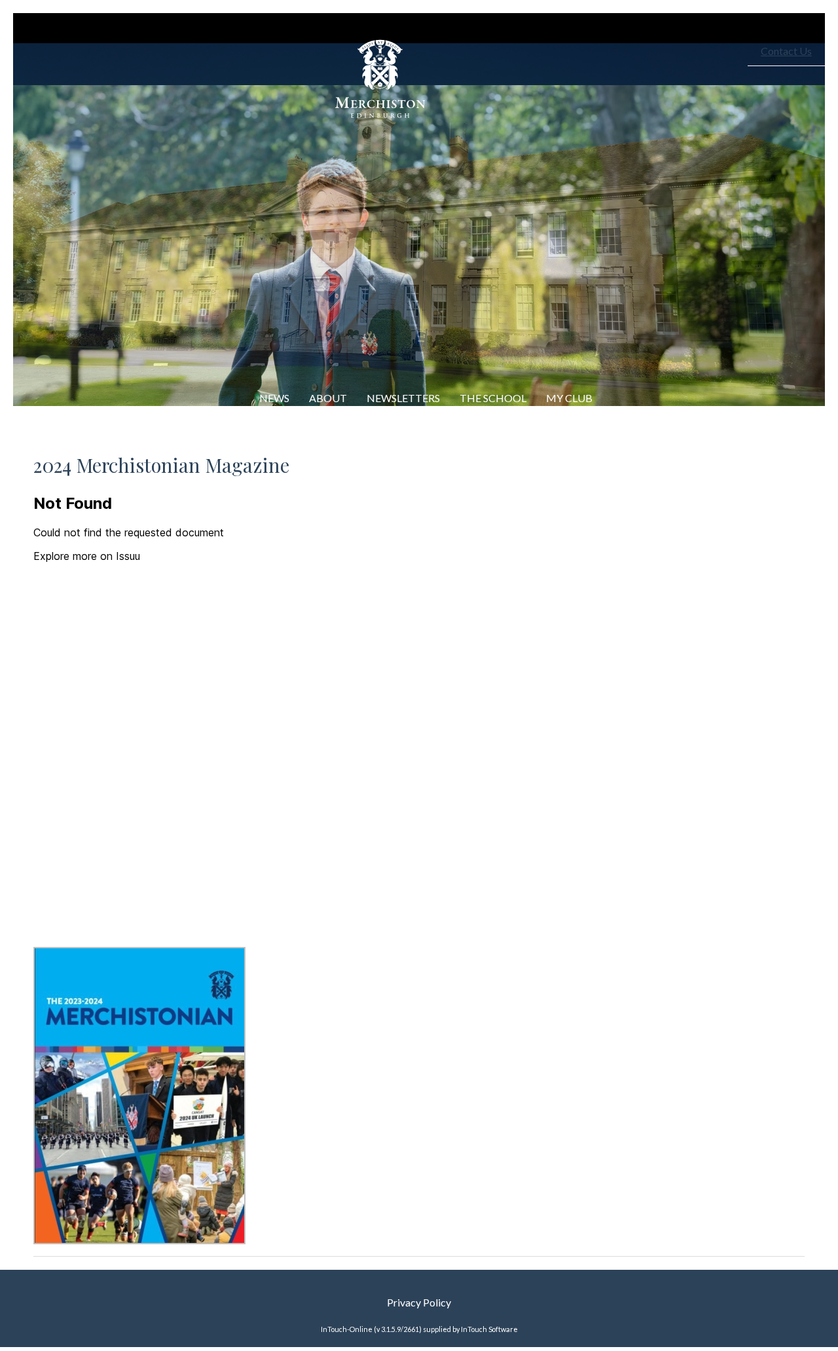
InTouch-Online (347, 1329)
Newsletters (403, 398)
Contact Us (786, 51)
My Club (569, 398)
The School (493, 398)
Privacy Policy (419, 1302)
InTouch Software (489, 1329)
